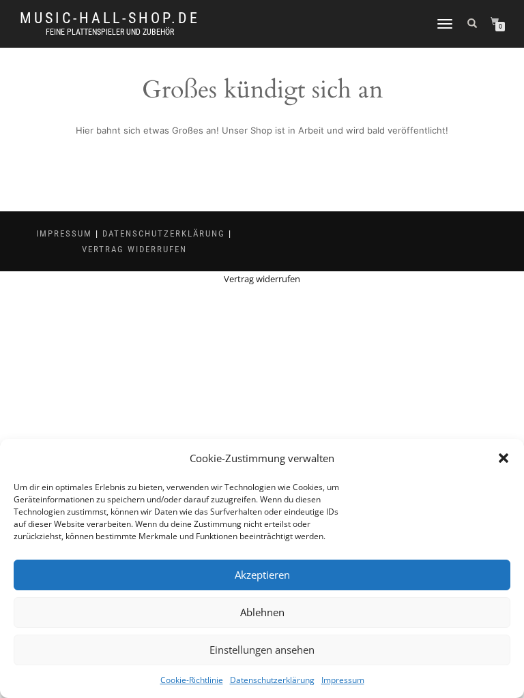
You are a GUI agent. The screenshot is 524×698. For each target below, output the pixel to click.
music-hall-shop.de (110, 18)
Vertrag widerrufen (134, 249)
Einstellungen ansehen (262, 649)
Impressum (342, 680)
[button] (503, 458)
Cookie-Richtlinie (191, 680)
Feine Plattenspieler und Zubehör (110, 32)
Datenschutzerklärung (272, 680)
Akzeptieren (262, 574)
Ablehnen (262, 612)
